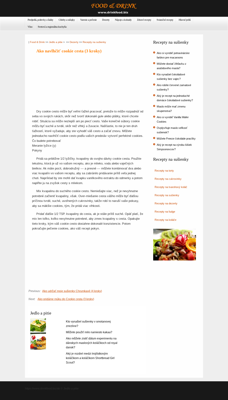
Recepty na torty (164, 170)
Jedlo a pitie (56, 42)
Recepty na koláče (165, 219)
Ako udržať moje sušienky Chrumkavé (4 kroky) (72, 291)
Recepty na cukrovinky (168, 178)
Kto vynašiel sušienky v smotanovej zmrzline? (88, 323)
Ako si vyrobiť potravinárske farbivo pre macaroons (173, 55)
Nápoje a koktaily (123, 19)
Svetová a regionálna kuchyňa (52, 26)
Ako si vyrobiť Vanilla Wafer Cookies (173, 119)
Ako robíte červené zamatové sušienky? (174, 87)
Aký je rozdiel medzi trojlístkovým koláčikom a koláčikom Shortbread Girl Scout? (90, 358)
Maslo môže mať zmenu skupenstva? (171, 108)
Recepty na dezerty (166, 203)
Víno (30, 26)
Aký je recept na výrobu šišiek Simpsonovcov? (174, 147)
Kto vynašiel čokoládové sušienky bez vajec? (171, 76)
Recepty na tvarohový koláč (171, 187)
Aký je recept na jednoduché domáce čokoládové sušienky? (175, 98)
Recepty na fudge (165, 211)
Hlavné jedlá (185, 19)
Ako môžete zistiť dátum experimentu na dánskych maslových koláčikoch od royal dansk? (91, 343)
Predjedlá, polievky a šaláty (40, 19)
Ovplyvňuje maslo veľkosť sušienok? (172, 130)
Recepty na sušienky (94, 42)
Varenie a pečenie (88, 19)
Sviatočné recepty (165, 19)
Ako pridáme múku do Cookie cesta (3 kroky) (66, 299)
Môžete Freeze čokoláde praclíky (176, 138)
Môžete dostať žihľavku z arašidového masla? (171, 66)
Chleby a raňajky (67, 19)
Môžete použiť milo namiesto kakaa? (89, 332)
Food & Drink (37, 42)
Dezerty (106, 19)
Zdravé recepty (144, 19)
